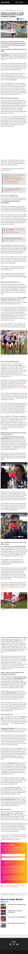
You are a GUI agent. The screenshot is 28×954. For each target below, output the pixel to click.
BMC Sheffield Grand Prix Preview (16, 923)
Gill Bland (4, 18)
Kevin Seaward (16, 885)
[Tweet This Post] (20, 19)
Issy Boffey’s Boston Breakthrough (17, 904)
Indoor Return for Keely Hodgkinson (17, 917)
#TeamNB (19, 180)
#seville (21, 178)
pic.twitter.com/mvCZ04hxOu (11, 183)
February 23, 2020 (8, 190)
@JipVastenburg (13, 176)
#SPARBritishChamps (18, 229)
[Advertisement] (14, 142)
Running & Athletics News (10, 10)
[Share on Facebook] (18, 19)
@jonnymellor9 (13, 175)
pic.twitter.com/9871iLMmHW (11, 232)
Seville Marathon (13, 886)
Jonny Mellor (9, 885)
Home (2, 10)
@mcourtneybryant (9, 231)
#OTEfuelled (7, 181)
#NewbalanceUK (15, 181)
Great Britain (19, 10)
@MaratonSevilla (8, 180)
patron (11, 836)
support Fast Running (21, 838)
